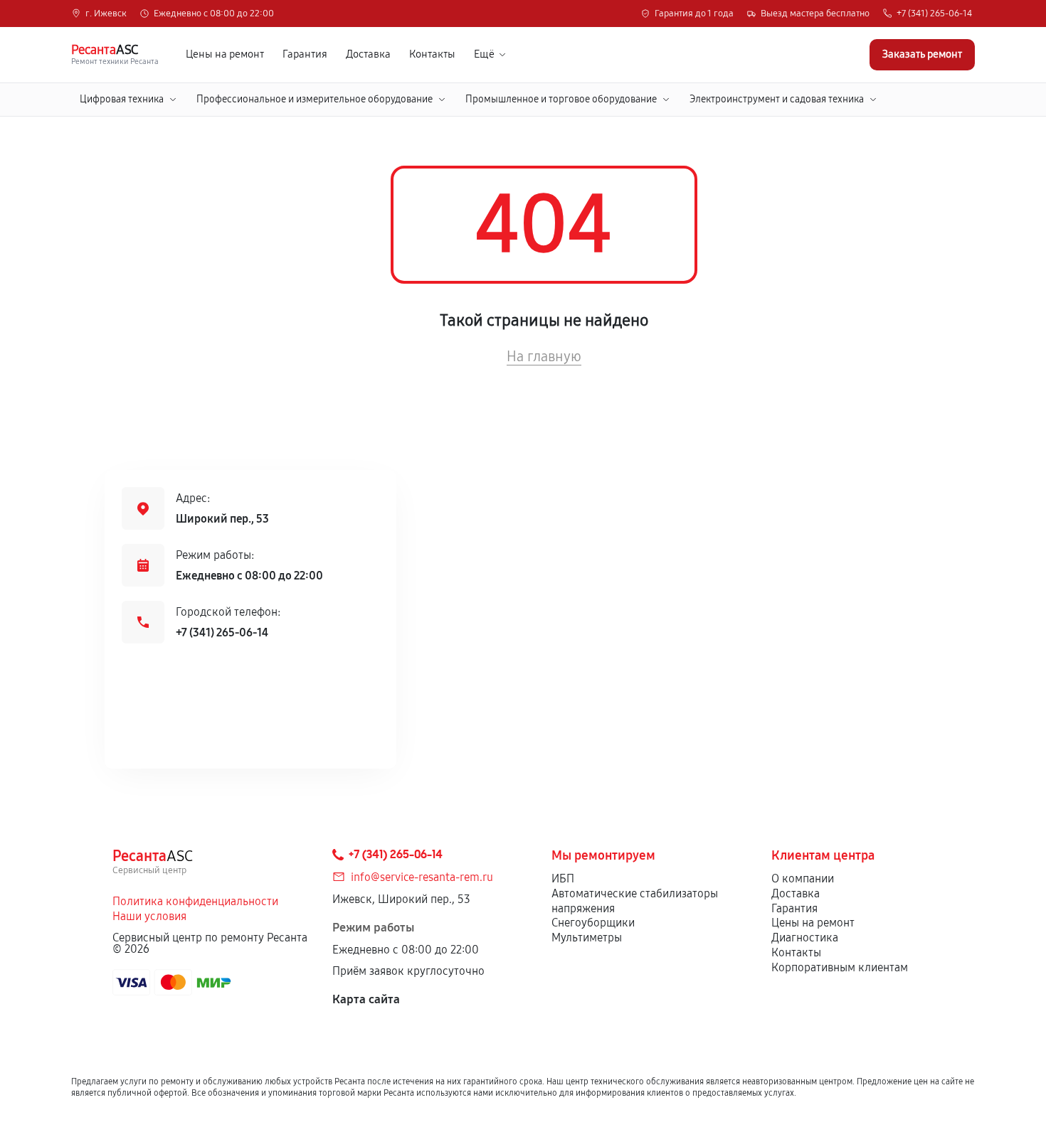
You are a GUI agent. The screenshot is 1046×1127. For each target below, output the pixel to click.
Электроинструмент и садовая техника (777, 99)
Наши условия (149, 916)
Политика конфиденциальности (195, 901)
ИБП (562, 878)
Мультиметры (586, 937)
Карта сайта (366, 999)
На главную (544, 356)
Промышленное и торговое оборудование (561, 99)
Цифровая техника (122, 99)
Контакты (432, 54)
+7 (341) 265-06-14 (934, 13)
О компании (802, 878)
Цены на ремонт (225, 54)
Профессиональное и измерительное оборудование (314, 99)
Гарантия (304, 54)
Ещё (484, 54)
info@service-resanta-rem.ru (422, 877)
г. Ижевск (106, 13)
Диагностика (804, 937)
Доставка (368, 54)
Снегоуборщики (593, 922)
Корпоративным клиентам (839, 967)
